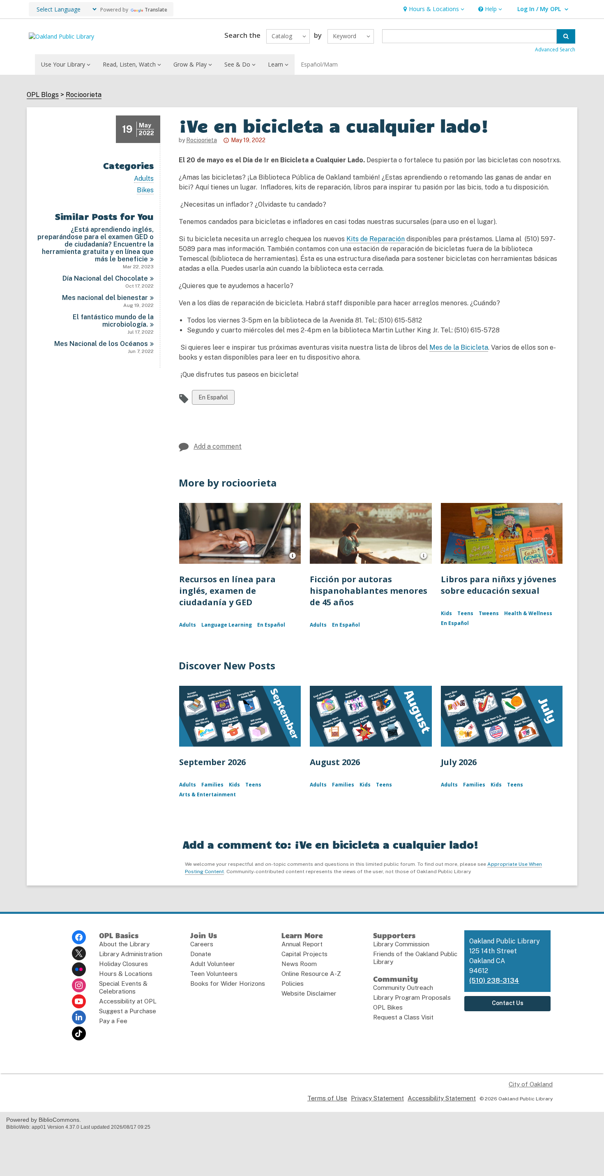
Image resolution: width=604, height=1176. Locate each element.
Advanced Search (555, 49)
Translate (156, 9)
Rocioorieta (83, 95)
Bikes (145, 190)
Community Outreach (403, 987)
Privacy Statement (377, 1098)
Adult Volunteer (212, 963)
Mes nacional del (105, 298)
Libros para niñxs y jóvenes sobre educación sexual (498, 585)
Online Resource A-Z (311, 973)
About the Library (124, 944)
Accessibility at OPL (128, 1001)
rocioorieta (201, 140)
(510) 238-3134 (494, 981)
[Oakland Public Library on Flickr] (79, 969)
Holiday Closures (123, 963)
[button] (433, 9)
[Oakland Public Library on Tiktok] (79, 1033)
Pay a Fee (113, 1020)
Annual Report (302, 944)
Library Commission (401, 944)
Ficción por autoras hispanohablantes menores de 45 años (368, 591)
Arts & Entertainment (207, 794)
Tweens (489, 613)
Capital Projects (304, 953)
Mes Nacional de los (101, 344)
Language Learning (226, 624)
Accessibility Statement (442, 1098)
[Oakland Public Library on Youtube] (79, 1001)
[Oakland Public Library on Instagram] (79, 985)
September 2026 (212, 762)
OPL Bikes (388, 1007)
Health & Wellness (528, 613)
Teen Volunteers (213, 973)
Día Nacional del (105, 278)
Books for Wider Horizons (227, 983)
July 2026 (459, 762)
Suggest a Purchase (127, 1011)
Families (212, 784)
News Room (299, 963)
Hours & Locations (125, 973)
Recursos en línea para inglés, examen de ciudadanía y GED (227, 591)
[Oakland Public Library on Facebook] (79, 937)
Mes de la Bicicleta (458, 347)
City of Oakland (531, 1084)
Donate (200, 953)
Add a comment (218, 446)
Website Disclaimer (309, 993)
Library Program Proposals (412, 997)
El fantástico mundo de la (113, 320)
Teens (465, 613)
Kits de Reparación (375, 239)
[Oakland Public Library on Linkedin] (79, 1017)
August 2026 (335, 762)
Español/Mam (319, 64)
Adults (144, 179)
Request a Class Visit (403, 1017)
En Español (213, 399)
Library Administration (130, 953)
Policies (292, 983)
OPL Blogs (43, 95)
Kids (446, 613)
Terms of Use (327, 1098)
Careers (201, 944)
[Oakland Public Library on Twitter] (79, 953)
